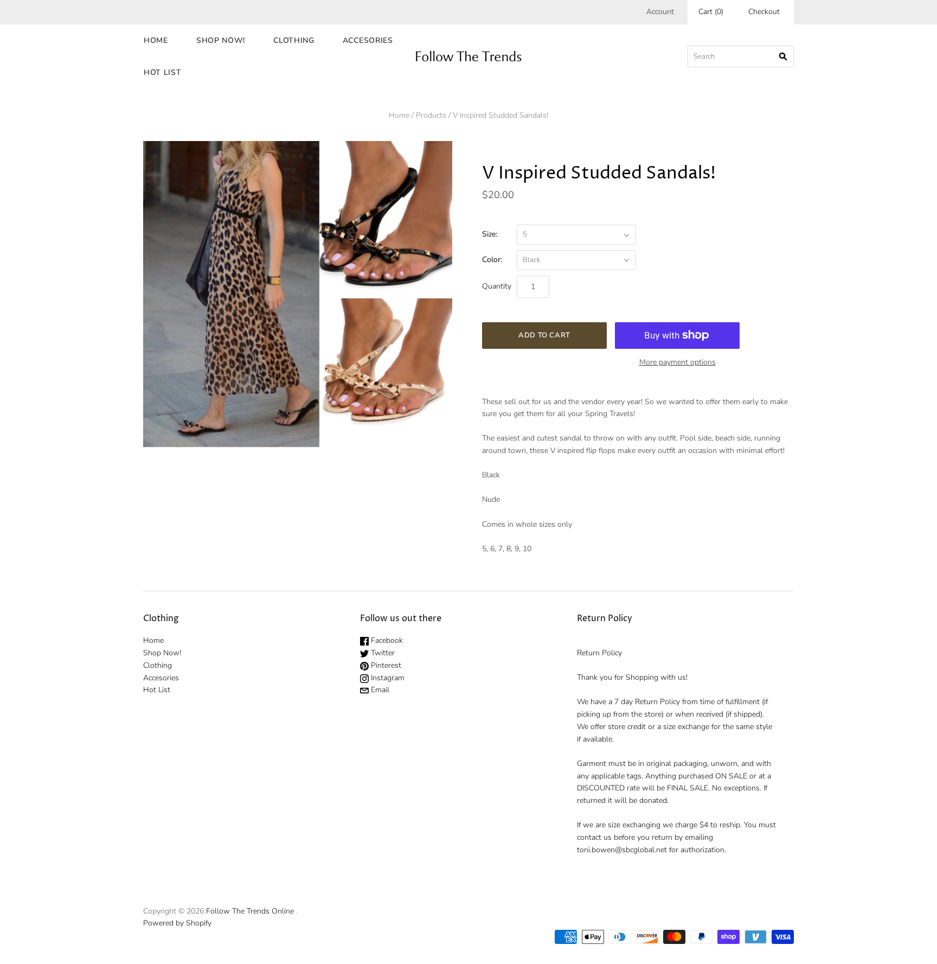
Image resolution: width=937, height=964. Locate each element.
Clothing (294, 40)
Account (660, 12)
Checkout (764, 12)
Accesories (368, 40)
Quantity (496, 286)
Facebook (386, 640)
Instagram (387, 678)
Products (431, 115)
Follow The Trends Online (250, 911)
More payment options (677, 362)
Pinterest (385, 665)
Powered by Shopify (177, 923)
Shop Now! (220, 40)
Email (379, 690)
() (710, 12)
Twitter (382, 653)
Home (156, 40)
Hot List (163, 72)
